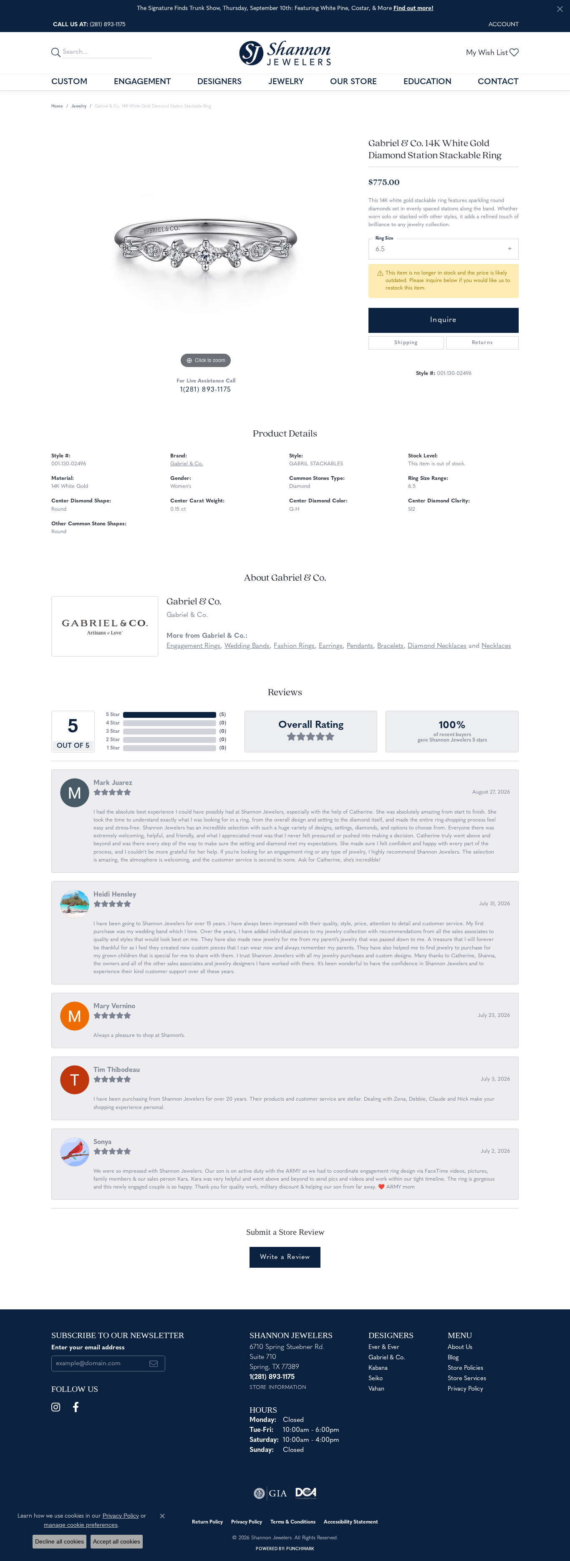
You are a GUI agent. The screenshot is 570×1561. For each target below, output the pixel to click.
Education (427, 82)
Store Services (467, 1379)
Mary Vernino (114, 1006)
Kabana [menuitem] (378, 1368)
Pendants (360, 646)
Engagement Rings (193, 646)
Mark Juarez (112, 783)
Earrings (331, 646)
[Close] (560, 9)
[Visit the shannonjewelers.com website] (305, 1493)
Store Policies (465, 1368)
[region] (206, 245)
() (222, 714)
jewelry (78, 106)
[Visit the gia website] (270, 1493)
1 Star (113, 748)
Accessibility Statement (351, 1522)
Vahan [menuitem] (376, 1389)
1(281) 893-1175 (205, 390)
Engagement (142, 82)
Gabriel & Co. (186, 464)
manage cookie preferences (81, 1524)
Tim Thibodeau (116, 1070)
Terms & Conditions (292, 1522)
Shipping (406, 342)
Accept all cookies (116, 1541)
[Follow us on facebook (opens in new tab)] (75, 1407)
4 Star (113, 723)
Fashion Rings (294, 646)
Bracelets (390, 646)
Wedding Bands (247, 646)
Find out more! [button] (413, 8)
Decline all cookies (59, 1541)
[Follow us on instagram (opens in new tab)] (55, 1407)
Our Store (353, 82)
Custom (69, 82)
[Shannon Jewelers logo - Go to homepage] (285, 52)
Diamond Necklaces (437, 646)
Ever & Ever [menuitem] (383, 1347)
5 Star (113, 714)
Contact (498, 82)
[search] (57, 53)
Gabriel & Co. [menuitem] (386, 1358)
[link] (88, 24)
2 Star (113, 739)
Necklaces (496, 646)
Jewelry (286, 82)
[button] (503, 24)
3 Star (113, 731)
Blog (453, 1358)
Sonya (102, 1142)
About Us (460, 1347)
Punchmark (300, 1549)
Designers (219, 82)
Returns (482, 342)
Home (57, 106)
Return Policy (207, 1522)
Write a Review (285, 1257)
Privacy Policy (465, 1389)
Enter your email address (88, 1348)
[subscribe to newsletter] (154, 1363)
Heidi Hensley (114, 895)
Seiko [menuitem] (375, 1379)
